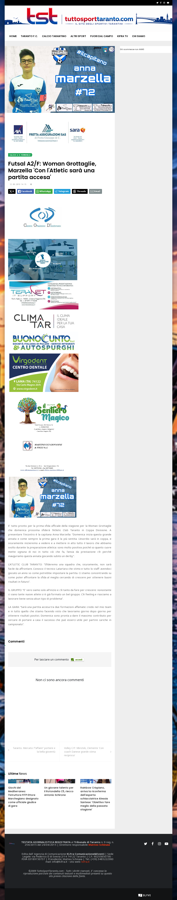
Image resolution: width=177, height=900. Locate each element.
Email (97, 191)
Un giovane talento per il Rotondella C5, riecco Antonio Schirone (58, 791)
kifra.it (85, 861)
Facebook (26, 191)
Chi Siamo (138, 36)
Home (13, 36)
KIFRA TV (122, 36)
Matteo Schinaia (99, 844)
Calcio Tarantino (54, 36)
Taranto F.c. (29, 36)
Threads (81, 191)
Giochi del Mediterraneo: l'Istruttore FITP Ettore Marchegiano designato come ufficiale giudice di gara (23, 797)
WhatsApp (45, 191)
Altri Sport (78, 36)
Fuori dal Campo (101, 36)
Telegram (63, 191)
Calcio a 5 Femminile (20, 155)
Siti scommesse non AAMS (132, 49)
